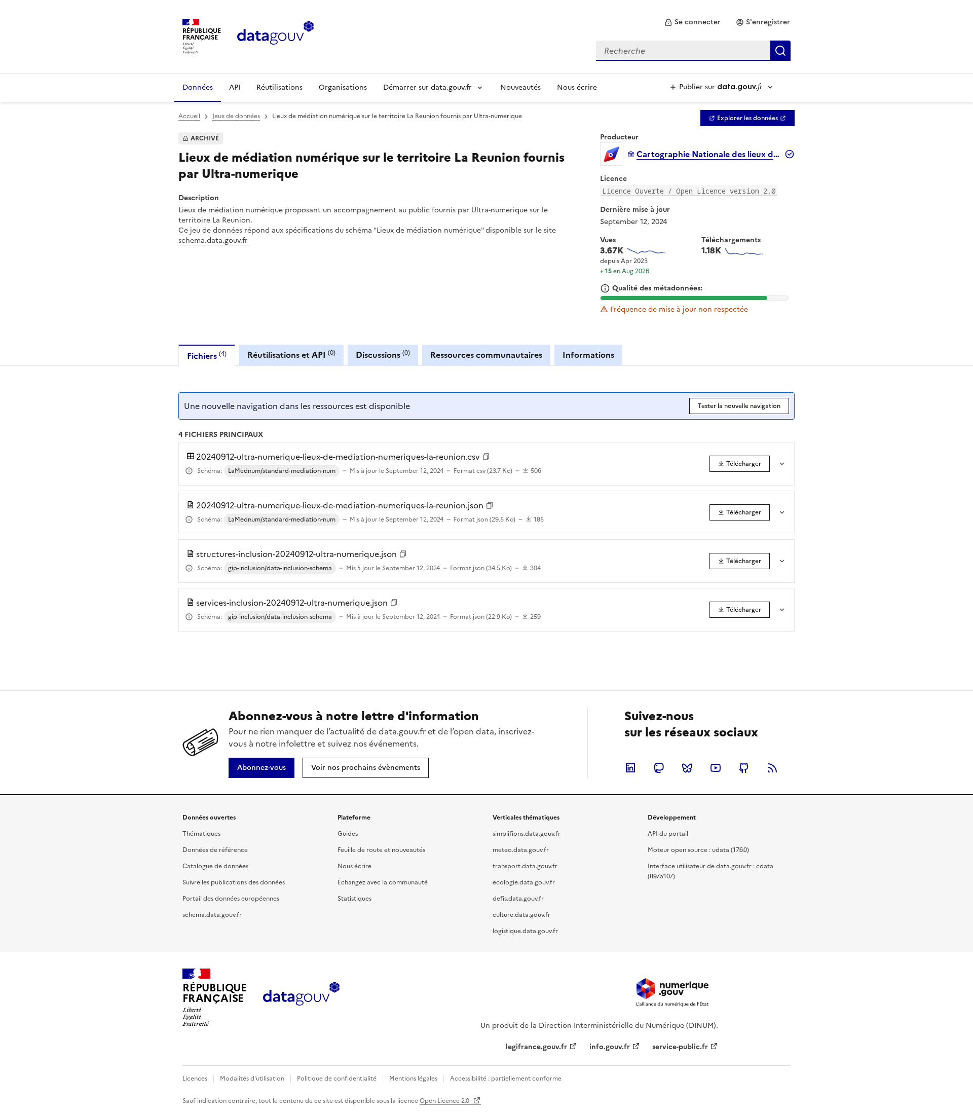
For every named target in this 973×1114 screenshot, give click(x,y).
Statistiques (354, 898)
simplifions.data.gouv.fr (526, 833)
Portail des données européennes (230, 898)
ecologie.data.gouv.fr (524, 882)
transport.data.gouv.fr (525, 866)
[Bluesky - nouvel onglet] (687, 768)
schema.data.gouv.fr (213, 240)
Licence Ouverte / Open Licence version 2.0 (688, 191)
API (234, 87)
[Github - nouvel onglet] (744, 768)
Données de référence (215, 850)
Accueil (189, 116)
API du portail (668, 833)
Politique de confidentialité (337, 1078)
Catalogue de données (215, 866)
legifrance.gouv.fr (536, 1047)
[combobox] (693, 51)
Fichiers (207, 355)
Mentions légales (413, 1078)
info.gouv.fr (609, 1047)
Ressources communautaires (486, 355)
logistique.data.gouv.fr (525, 931)
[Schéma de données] (189, 471)
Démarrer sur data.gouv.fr (427, 87)
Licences (194, 1078)
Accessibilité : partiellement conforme (506, 1078)
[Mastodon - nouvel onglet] (659, 768)
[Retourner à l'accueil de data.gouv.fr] (275, 35)
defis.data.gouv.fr (518, 898)
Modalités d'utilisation (252, 1078)
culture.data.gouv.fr (521, 914)
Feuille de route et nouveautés (381, 850)
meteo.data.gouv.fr (521, 850)
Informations (588, 355)
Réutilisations (279, 87)
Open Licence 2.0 (445, 1100)
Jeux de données (236, 116)
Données (197, 87)
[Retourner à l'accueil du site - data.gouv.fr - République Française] (301, 997)
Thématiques (201, 833)
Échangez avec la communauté (383, 882)
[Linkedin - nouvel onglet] (630, 768)
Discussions (383, 354)
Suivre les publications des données (233, 882)
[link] (692, 22)
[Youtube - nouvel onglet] (715, 768)
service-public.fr (680, 1047)
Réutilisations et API (291, 354)
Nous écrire (577, 87)
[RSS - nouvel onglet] (772, 768)
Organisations (343, 87)
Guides (348, 833)
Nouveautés (520, 87)
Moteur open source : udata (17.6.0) (698, 850)
